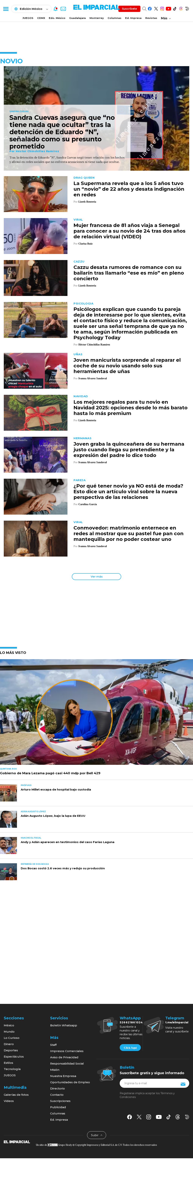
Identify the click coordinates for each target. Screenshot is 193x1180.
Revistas (151, 17)
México (9, 1025)
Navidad (81, 396)
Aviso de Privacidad (64, 1057)
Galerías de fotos (16, 1094)
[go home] (17, 1141)
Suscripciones (60, 1101)
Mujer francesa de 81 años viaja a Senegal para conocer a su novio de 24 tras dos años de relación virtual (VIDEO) (129, 231)
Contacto (57, 1094)
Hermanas (82, 438)
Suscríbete (129, 8)
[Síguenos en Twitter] (156, 8)
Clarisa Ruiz (85, 243)
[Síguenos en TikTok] (175, 8)
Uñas (78, 354)
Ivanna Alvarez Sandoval (92, 378)
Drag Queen (84, 177)
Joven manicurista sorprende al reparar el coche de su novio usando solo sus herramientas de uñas (127, 365)
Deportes (11, 1050)
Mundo (9, 1031)
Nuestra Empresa (63, 1076)
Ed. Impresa (133, 17)
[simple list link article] (96, 713)
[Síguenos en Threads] (181, 8)
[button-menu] (5, 8)
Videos (9, 1101)
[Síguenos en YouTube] (168, 8)
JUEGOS (27, 17)
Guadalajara (77, 17)
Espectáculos (14, 1056)
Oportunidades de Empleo (70, 1082)
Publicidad (58, 1107)
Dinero (9, 1044)
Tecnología (12, 1069)
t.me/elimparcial (176, 1022)
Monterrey (97, 17)
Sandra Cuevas (19, 111)
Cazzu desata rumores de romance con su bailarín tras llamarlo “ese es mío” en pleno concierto (129, 273)
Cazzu (79, 261)
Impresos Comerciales (66, 1051)
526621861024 (131, 1022)
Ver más (97, 576)
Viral (78, 219)
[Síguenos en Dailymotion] (187, 8)
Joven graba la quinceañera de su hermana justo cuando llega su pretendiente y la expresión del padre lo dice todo (129, 449)
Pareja (80, 480)
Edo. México (57, 17)
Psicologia (83, 303)
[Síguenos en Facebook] (150, 8)
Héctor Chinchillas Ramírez (37, 151)
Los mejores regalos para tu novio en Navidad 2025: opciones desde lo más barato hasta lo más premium (131, 407)
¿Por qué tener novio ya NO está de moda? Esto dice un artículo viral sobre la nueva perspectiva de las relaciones (128, 491)
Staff (53, 1045)
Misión (54, 1070)
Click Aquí (130, 1047)
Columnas (114, 17)
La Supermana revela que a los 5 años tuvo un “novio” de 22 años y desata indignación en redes (129, 189)
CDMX (41, 17)
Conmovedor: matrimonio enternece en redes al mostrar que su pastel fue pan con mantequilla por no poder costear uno (129, 533)
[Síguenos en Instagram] (162, 8)
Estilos (8, 1063)
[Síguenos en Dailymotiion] (187, 1117)
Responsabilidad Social (67, 1063)
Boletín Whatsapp (63, 1025)
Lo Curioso (11, 1038)
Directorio (57, 1088)
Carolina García (87, 504)
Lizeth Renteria (87, 201)
